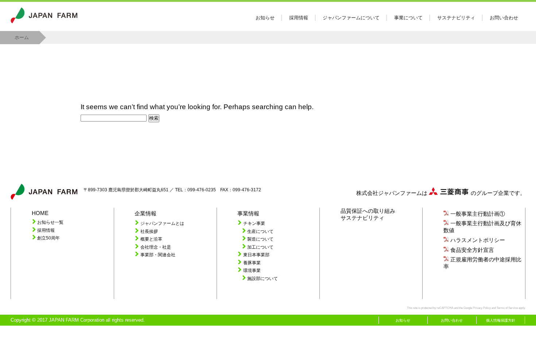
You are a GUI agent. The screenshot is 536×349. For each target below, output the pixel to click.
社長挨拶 (149, 231)
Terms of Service (507, 308)
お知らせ (265, 17)
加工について (260, 247)
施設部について (262, 278)
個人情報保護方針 (500, 320)
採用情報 (298, 17)
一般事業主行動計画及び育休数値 (482, 226)
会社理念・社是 (155, 247)
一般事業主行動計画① (477, 214)
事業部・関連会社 (157, 254)
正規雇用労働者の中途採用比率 (482, 263)
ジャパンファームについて (351, 17)
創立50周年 (48, 237)
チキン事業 (254, 223)
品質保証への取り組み (368, 211)
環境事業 (252, 270)
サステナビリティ (456, 17)
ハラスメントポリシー (477, 240)
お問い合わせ (504, 17)
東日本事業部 (256, 254)
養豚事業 (252, 262)
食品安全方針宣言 (472, 250)
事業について (408, 17)
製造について (260, 239)
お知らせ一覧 (50, 222)
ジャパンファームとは (162, 223)
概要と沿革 (151, 239)
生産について (260, 231)
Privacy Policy (482, 308)
